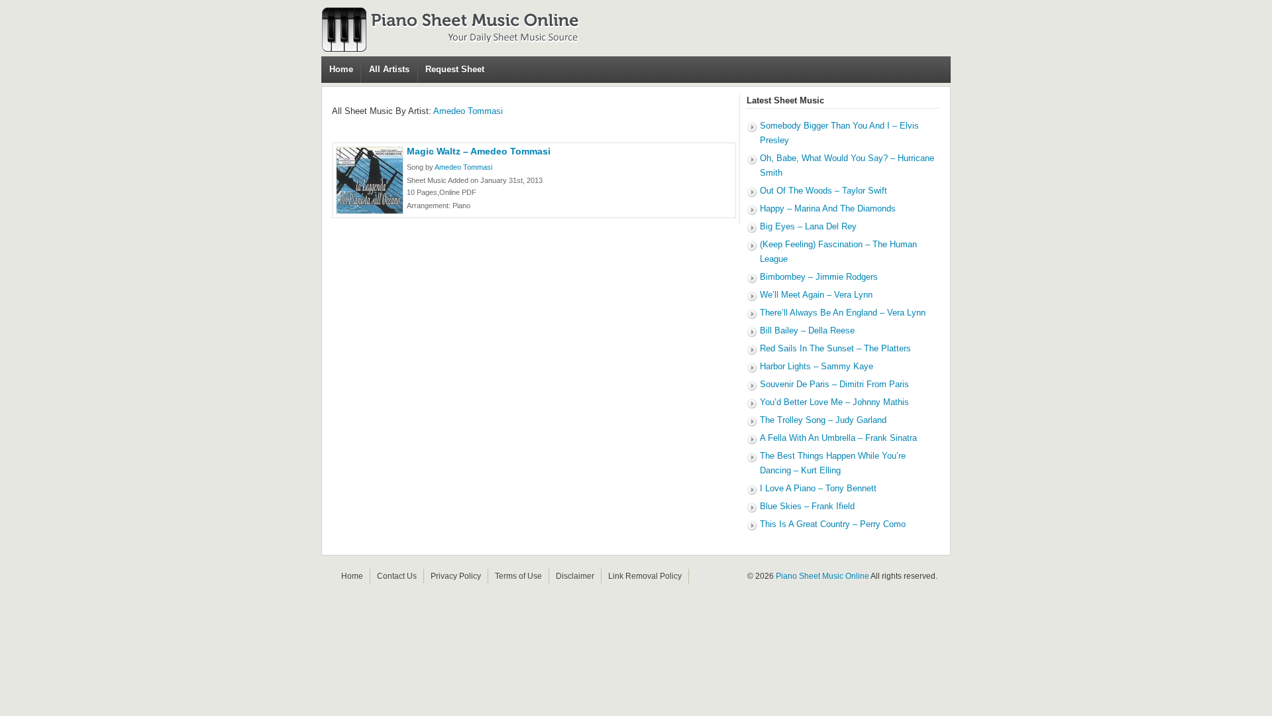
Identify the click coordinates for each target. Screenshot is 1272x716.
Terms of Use (518, 576)
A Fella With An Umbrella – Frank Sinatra (838, 438)
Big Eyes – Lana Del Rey (808, 226)
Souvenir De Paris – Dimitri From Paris (834, 384)
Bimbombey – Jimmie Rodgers (819, 277)
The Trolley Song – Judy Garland (823, 420)
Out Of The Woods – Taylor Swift (823, 191)
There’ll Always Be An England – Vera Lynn (843, 313)
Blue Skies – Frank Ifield (807, 506)
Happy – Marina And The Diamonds (828, 208)
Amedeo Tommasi (468, 111)
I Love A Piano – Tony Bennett (818, 488)
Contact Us (397, 576)
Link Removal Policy (645, 576)
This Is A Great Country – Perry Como (833, 524)
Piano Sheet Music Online (822, 576)
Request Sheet (454, 69)
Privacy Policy (456, 576)
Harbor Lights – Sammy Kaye (816, 366)
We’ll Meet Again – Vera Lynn (816, 295)
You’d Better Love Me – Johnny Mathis (834, 402)
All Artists (389, 69)
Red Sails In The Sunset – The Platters (835, 348)
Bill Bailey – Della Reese (807, 330)
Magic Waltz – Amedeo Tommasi (479, 151)
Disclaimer (575, 576)
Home (341, 69)
